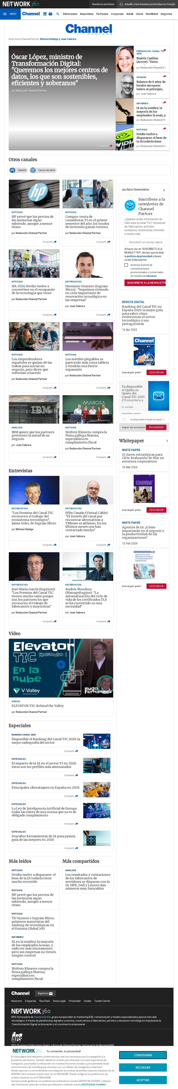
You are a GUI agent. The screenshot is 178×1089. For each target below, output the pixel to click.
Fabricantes (70, 14)
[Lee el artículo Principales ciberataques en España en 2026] (61, 789)
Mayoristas (86, 14)
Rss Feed (44, 1001)
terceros (151, 276)
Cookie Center (102, 1001)
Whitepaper (131, 441)
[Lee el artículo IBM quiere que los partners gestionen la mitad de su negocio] (34, 428)
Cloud (139, 14)
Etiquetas (30, 1001)
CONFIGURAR (143, 1055)
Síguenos (43, 993)
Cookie (87, 1001)
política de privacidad (139, 256)
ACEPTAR (143, 1080)
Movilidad (152, 14)
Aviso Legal (59, 1001)
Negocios (166, 14)
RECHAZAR (143, 1067)
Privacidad (74, 1001)
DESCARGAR (156, 372)
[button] (10, 14)
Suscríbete (146, 282)
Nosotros (16, 1001)
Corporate (117, 14)
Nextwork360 (42, 1017)
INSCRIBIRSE (156, 427)
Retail (129, 14)
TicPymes (102, 14)
